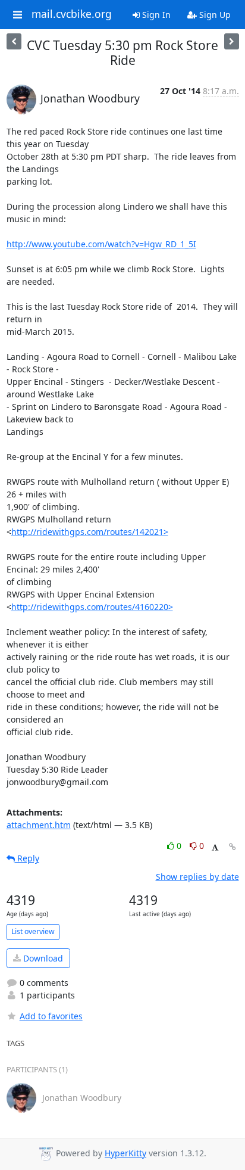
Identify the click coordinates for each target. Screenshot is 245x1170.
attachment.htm (39, 824)
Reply (27, 858)
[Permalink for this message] (232, 847)
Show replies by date (197, 876)
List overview (33, 931)
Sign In (155, 14)
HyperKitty (125, 1153)
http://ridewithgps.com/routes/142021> (89, 531)
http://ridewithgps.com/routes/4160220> (92, 606)
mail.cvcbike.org (72, 14)
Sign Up (214, 14)
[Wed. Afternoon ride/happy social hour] (14, 41)
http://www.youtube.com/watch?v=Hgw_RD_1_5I (101, 244)
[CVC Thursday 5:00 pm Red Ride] (231, 41)
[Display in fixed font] (215, 847)
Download (42, 958)
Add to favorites (51, 1016)
